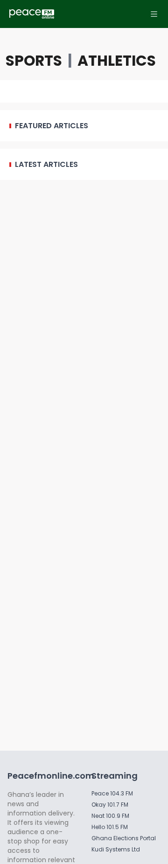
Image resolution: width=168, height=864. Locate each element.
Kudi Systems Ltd (115, 849)
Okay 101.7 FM (109, 805)
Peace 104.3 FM (112, 793)
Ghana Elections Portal (123, 838)
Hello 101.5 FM (109, 827)
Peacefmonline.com (50, 775)
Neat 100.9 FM (110, 816)
